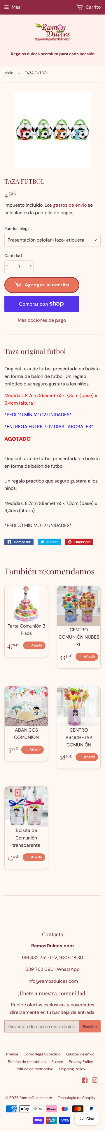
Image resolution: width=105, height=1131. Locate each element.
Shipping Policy (72, 1068)
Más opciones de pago (42, 320)
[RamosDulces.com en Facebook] (85, 1081)
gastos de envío (70, 205)
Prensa (12, 1054)
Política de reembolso (27, 1061)
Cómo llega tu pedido (42, 1054)
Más (16, 7)
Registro (90, 1026)
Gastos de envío (80, 1054)
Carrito (93, 7)
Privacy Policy (81, 1061)
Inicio (8, 72)
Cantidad (13, 255)
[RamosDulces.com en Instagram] (95, 1081)
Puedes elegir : (18, 228)
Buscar (57, 1061)
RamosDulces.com (36, 1097)
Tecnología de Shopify (76, 1097)
